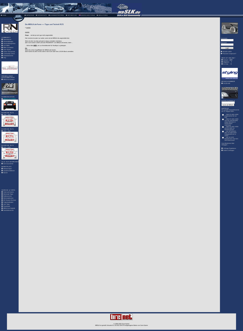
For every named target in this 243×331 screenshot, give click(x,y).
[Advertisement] (9, 182)
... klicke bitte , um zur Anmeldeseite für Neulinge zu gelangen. (45, 45)
